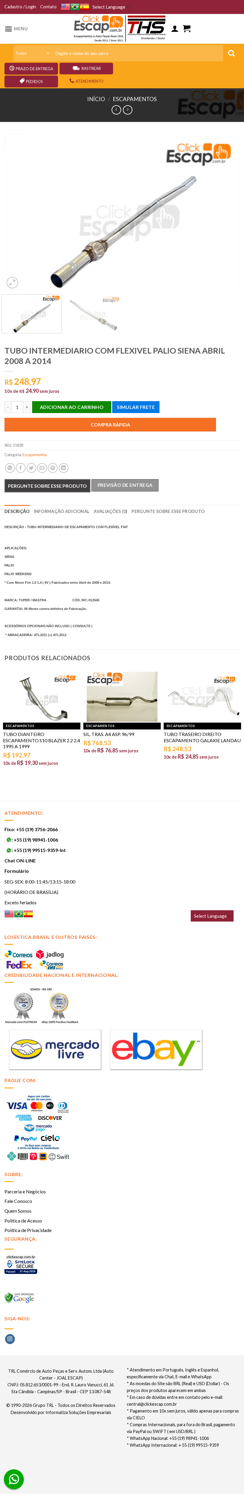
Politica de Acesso (23, 1220)
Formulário (16, 871)
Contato (48, 6)
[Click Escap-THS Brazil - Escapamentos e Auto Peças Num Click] (120, 29)
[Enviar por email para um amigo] (42, 468)
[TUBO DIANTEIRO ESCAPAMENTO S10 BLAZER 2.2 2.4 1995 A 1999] (41, 697)
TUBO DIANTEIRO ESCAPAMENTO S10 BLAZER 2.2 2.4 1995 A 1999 (41, 740)
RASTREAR (91, 68)
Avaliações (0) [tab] (110, 511)
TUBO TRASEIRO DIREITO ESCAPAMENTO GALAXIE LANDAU (202, 737)
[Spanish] (84, 7)
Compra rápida (110, 424)
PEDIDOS (34, 81)
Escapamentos (135, 99)
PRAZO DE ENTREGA (34, 68)
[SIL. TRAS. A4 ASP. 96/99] (122, 697)
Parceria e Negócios (25, 1191)
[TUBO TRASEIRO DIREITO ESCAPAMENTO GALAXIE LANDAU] (202, 697)
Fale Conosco (18, 1201)
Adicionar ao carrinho (72, 407)
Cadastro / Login (20, 6)
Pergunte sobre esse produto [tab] (168, 511)
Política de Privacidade (27, 1230)
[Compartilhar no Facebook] (21, 468)
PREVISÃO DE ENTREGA (125, 485)
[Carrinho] (186, 28)
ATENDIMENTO (90, 81)
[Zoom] (12, 282)
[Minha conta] (175, 28)
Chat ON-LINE (20, 860)
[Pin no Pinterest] (53, 468)
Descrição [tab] (17, 511)
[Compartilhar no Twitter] (31, 468)
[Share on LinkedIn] (63, 468)
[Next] (227, 211)
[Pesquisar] (231, 53)
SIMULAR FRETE (136, 407)
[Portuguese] (75, 7)
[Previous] (16, 211)
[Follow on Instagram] (10, 1339)
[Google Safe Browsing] (20, 1299)
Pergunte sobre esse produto (47, 486)
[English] (65, 7)
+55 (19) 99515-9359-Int (40, 850)
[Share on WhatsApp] (10, 468)
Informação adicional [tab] (62, 511)
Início (96, 99)
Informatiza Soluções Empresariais (78, 1412)
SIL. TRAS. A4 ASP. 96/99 (108, 734)
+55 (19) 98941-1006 (36, 839)
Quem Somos (18, 1211)
